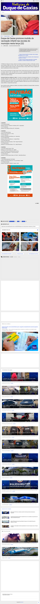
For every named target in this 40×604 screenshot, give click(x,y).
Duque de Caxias (6, 36)
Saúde (12, 36)
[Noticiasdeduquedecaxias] (4, 1)
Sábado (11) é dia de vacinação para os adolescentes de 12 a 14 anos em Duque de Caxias (28, 247)
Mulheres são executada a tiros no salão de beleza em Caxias (16, 541)
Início (2, 36)
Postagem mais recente (7, 253)
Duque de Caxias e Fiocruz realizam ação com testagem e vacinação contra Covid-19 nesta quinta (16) (29, 237)
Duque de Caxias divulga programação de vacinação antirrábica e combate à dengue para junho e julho (27, 60)
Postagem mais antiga (33, 253)
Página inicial (20, 253)
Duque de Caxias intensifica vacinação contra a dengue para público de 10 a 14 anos (28, 55)
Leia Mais (12, 383)
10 (3, 498)
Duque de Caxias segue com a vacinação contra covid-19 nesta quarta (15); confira (10, 248)
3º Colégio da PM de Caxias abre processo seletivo (14, 554)
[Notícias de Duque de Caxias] (20, 10)
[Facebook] (1, 1)
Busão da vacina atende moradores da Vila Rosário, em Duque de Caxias (10, 238)
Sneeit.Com (21, 602)
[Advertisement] (9, 54)
